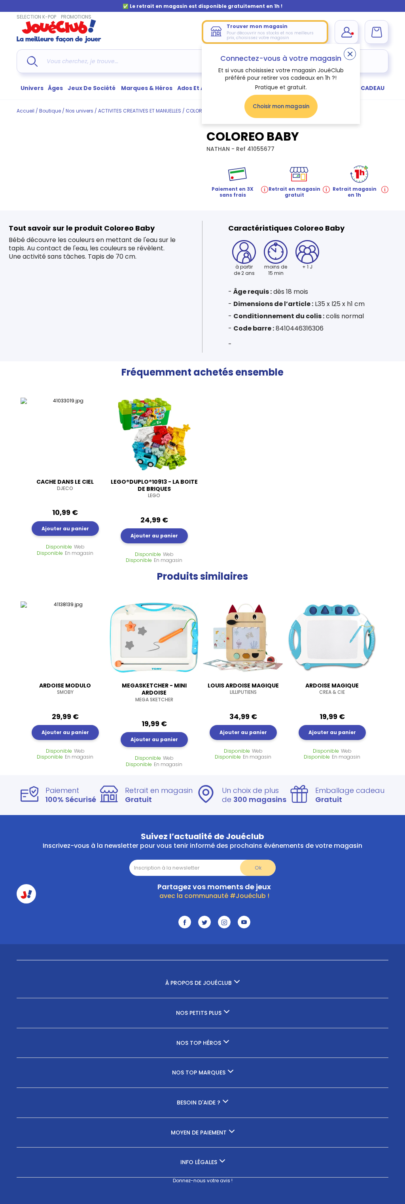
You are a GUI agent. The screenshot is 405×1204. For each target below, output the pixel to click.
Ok (258, 867)
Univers (32, 88)
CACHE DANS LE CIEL (65, 485)
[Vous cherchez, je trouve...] (32, 61)
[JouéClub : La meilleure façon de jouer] (59, 41)
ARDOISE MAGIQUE (332, 688)
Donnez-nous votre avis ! (203, 1180)
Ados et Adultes (200, 88)
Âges (55, 88)
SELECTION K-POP (36, 16)
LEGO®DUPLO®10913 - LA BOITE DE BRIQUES (154, 488)
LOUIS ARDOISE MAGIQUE (243, 688)
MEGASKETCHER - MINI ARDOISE (154, 692)
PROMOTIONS (76, 16)
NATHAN (218, 149)
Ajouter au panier (65, 528)
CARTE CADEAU (362, 88)
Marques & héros (146, 88)
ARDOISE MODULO (65, 688)
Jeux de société (92, 88)
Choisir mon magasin (281, 106)
